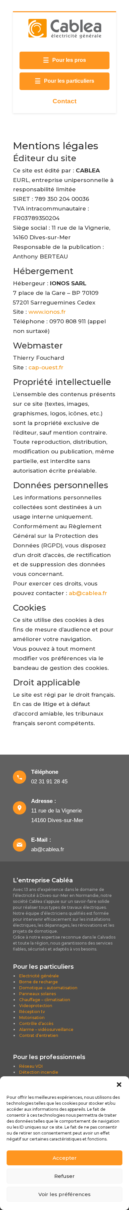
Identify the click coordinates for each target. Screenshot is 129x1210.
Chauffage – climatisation (44, 999)
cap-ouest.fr (46, 367)
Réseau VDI (31, 1066)
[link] (64, 777)
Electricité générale (39, 975)
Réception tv (32, 1011)
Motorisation (32, 1017)
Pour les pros (64, 60)
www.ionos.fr (47, 311)
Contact (64, 101)
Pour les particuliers (64, 81)
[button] (119, 1084)
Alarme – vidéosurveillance (46, 1029)
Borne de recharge (38, 981)
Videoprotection (35, 1005)
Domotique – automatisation (48, 987)
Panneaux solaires (37, 993)
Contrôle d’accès (36, 1023)
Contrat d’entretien (38, 1035)
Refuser (64, 1176)
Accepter (65, 1158)
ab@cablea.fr (88, 593)
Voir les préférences (64, 1194)
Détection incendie (38, 1072)
